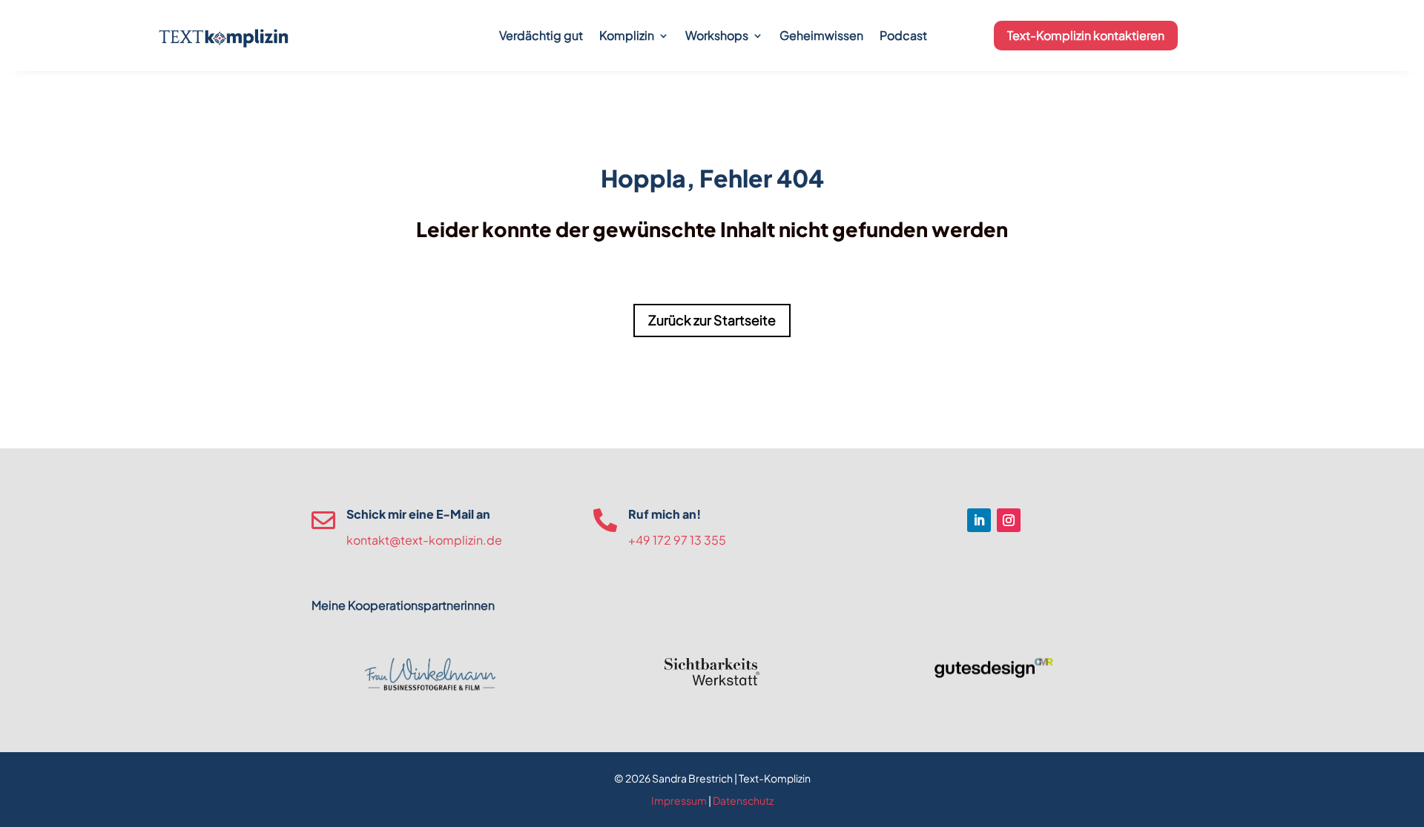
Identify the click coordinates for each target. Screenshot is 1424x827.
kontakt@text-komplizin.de (424, 540)
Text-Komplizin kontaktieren (1085, 35)
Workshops (716, 35)
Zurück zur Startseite (712, 319)
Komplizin (626, 35)
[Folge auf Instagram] (1009, 520)
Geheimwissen (821, 35)
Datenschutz (743, 800)
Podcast (903, 35)
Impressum (679, 800)
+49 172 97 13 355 (677, 540)
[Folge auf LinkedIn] (979, 520)
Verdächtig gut (541, 35)
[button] (32, 794)
